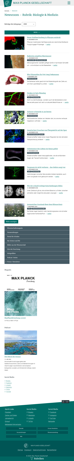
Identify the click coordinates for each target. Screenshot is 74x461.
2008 (25, 24)
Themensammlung (53, 432)
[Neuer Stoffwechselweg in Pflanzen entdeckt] (14, 43)
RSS (21, 436)
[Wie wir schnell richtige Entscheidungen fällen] (14, 191)
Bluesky (8, 381)
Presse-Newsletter (13, 262)
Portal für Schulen (13, 236)
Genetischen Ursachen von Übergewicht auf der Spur (47, 130)
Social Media (31, 409)
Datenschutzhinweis (39, 450)
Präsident (8, 412)
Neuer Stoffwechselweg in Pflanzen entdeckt (44, 38)
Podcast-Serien (12, 257)
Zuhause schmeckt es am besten (39, 112)
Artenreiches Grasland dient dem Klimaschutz (44, 205)
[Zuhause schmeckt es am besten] (14, 117)
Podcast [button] (8, 328)
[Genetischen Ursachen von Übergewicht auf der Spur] (14, 135)
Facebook (9, 383)
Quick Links (9, 409)
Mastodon (9, 387)
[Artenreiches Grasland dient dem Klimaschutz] (14, 210)
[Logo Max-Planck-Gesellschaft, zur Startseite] (33, 3)
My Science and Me (13, 241)
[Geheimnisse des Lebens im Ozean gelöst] (14, 154)
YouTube (53, 418)
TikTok (8, 389)
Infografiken (11, 253)
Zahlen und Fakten (11, 415)
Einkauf (7, 421)
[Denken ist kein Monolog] (14, 98)
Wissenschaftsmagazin (15, 228)
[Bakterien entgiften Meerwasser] (14, 61)
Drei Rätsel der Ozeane (13, 357)
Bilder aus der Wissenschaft (16, 245)
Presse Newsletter (53, 428)
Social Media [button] (9, 377)
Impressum (27, 450)
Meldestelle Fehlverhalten (13, 424)
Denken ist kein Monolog (36, 93)
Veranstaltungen (12, 232)
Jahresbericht (9, 418)
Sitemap (20, 450)
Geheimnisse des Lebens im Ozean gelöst (42, 149)
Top (67, 402)
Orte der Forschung (13, 249)
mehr (48, 44)
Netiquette (51, 421)
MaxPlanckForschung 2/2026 (15, 318)
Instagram (53, 415)
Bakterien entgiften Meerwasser (39, 56)
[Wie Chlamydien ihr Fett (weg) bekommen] (14, 80)
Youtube (8, 391)
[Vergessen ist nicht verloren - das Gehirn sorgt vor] (14, 173)
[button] (11, 221)
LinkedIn (8, 385)
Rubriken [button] (38, 458)
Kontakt (21, 428)
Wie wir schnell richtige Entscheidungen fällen (44, 186)
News (36, 32)
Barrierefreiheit (51, 450)
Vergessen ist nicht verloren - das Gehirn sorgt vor (46, 167)
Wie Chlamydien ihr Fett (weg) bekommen (43, 75)
